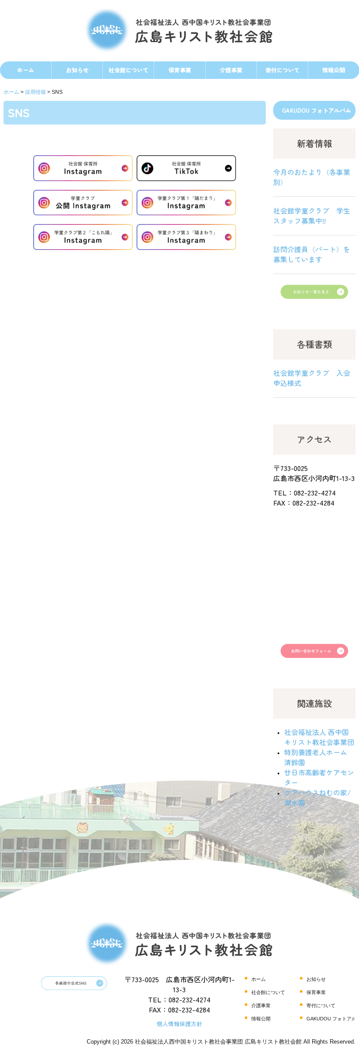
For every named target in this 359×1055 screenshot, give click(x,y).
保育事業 (180, 70)
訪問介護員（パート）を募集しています (311, 254)
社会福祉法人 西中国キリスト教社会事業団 (319, 737)
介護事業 (231, 70)
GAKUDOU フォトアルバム (316, 110)
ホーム (25, 70)
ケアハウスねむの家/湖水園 (317, 797)
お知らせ (77, 70)
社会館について (128, 70)
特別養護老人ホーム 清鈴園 (315, 757)
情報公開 (261, 1018)
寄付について (282, 70)
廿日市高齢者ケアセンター (319, 777)
